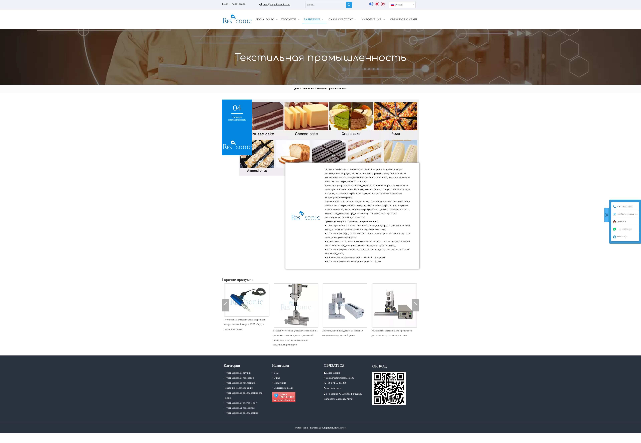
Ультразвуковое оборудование (241, 412)
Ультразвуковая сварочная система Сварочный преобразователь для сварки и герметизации (392, 335)
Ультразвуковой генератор (239, 377)
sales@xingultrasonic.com (276, 4)
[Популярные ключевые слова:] (349, 5)
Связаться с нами (283, 387)
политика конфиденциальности (328, 427)
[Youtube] (377, 4)
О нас (277, 377)
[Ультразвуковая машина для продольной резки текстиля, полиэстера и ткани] (345, 305)
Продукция (280, 382)
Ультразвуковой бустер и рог (241, 402)
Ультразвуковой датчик (237, 372)
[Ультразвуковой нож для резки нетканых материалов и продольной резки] (296, 305)
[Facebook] (371, 4)
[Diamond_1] (283, 397)
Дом (276, 372)
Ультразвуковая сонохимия (240, 407)
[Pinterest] (383, 4)
